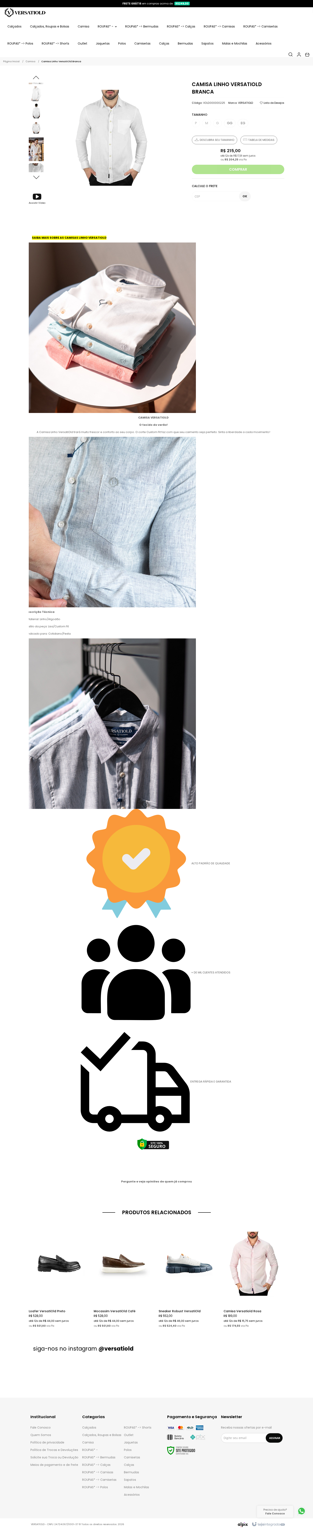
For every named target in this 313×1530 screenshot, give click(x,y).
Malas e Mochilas (136, 1487)
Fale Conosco (40, 1427)
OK (245, 196)
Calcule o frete (204, 186)
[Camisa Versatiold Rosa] (254, 1274)
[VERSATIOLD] (25, 12)
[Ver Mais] (60, 1256)
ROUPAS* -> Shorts (137, 1427)
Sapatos (130, 1480)
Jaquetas (131, 1442)
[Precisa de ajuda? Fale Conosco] (301, 1515)
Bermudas (131, 1472)
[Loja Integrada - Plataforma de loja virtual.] (268, 1524)
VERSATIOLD (245, 103)
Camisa (30, 61)
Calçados (89, 1427)
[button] (37, 198)
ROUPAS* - (90, 1450)
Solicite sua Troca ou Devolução (54, 1457)
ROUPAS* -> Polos (95, 1487)
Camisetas (132, 1457)
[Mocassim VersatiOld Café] (124, 1274)
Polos (128, 1450)
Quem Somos (40, 1435)
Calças (129, 1465)
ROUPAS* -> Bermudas (98, 1457)
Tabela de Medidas (261, 140)
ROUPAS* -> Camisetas (99, 1480)
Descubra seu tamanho (217, 140)
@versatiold (116, 1348)
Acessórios (132, 1494)
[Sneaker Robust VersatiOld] (189, 1274)
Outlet (129, 1435)
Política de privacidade (47, 1442)
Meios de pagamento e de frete (54, 1465)
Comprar (238, 169)
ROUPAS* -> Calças (96, 1465)
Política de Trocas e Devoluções (54, 1450)
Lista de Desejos (273, 103)
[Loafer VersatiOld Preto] (59, 1274)
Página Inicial (11, 61)
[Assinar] (275, 1438)
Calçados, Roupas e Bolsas (101, 1435)
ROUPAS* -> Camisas (97, 1472)
